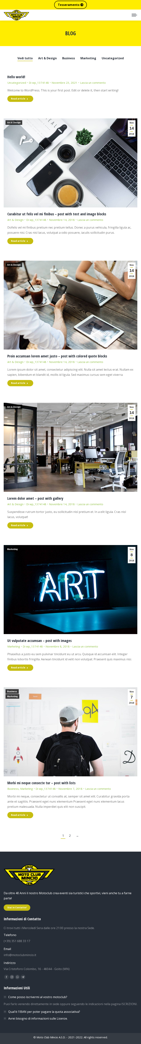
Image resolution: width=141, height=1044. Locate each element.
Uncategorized (113, 58)
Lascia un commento (93, 82)
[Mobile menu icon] (134, 15)
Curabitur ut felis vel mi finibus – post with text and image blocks (56, 213)
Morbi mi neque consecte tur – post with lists (41, 782)
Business (68, 58)
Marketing (88, 58)
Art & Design (47, 58)
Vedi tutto (25, 58)
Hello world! (16, 76)
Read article (18, 98)
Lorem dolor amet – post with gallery (35, 498)
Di (39, 82)
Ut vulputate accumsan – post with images (39, 640)
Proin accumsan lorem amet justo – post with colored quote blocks (57, 356)
